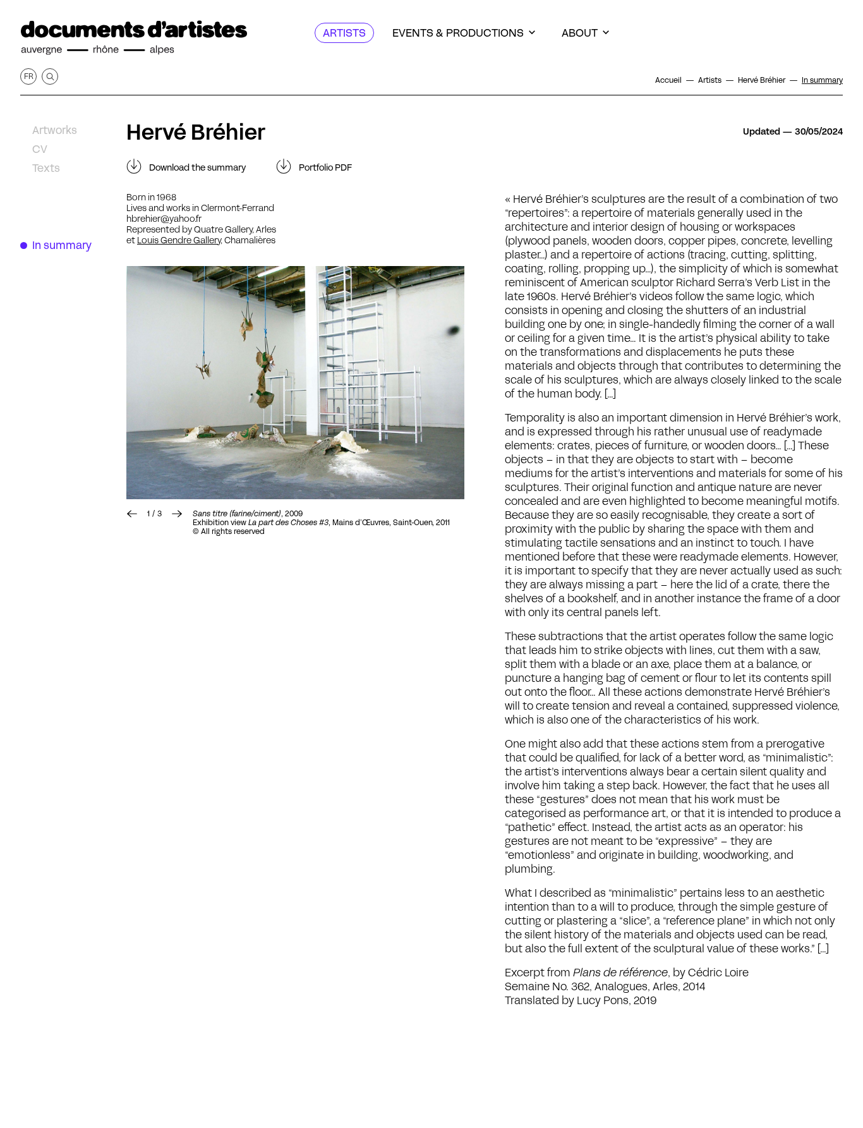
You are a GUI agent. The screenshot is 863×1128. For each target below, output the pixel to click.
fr (28, 76)
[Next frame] (295, 382)
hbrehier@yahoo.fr (164, 219)
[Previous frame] (132, 514)
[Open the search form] (50, 76)
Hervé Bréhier (195, 132)
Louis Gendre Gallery (178, 240)
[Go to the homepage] (134, 38)
